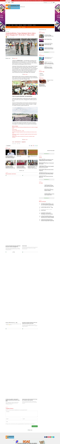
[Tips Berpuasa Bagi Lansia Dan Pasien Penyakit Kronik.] (41, 194)
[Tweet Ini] (31, 145)
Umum (8, 31)
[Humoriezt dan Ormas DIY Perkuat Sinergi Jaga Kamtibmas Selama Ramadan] (41, 44)
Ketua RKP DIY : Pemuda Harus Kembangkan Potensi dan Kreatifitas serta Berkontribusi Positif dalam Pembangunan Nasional (47, 213)
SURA (8, 36)
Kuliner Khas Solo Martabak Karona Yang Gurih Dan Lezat (42, 85)
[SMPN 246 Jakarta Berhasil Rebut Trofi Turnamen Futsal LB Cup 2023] (41, 63)
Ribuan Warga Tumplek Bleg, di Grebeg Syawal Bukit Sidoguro (46, 163)
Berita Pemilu (8, 27)
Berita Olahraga (14, 27)
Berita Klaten (30, 25)
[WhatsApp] (52, 437)
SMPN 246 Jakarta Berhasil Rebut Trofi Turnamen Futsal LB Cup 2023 (49, 63)
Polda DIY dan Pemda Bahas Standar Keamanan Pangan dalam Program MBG (48, 48)
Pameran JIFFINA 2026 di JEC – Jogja (18, 130)
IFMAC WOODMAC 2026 (48, 39)
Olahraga (20, 25)
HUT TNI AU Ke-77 (17, 141)
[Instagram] (48, 437)
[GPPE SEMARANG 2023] (41, 59)
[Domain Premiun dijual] (50, 115)
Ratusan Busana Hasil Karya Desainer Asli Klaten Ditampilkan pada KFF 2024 (48, 190)
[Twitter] (46, 437)
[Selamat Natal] (22, 152)
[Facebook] (45, 437)
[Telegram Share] (35, 145)
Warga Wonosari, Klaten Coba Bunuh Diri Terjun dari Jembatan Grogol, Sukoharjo (23, 137)
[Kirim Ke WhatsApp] (37, 145)
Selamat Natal (14, 129)
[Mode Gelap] (53, 2)
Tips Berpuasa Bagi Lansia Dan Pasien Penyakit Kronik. (49, 194)
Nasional (19, 27)
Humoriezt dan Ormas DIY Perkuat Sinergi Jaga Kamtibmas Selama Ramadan (49, 44)
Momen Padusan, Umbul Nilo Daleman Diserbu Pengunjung (46, 170)
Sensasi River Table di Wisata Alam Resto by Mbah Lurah (46, 177)
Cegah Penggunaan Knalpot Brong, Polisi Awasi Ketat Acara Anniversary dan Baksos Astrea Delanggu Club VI (49, 186)
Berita (9, 25)
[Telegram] (53, 437)
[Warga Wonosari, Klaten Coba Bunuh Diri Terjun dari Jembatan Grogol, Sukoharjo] (33, 162)
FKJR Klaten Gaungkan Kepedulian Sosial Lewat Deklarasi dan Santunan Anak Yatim (24, 132)
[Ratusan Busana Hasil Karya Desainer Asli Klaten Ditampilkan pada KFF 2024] (41, 190)
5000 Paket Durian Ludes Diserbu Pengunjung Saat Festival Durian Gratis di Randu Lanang (46, 173)
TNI (6, 31)
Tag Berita (24, 25)
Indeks (12, 2)
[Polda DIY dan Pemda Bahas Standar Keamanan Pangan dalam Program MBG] (41, 48)
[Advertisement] (30, 17)
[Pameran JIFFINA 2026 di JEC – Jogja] (33, 152)
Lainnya (34, 25)
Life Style (16, 25)
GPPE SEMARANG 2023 (47, 58)
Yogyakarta (23, 141)
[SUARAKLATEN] (13, 6)
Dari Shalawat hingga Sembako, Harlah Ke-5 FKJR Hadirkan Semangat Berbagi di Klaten (49, 36)
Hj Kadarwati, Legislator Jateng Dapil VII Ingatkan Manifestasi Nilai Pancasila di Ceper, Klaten (24, 134)
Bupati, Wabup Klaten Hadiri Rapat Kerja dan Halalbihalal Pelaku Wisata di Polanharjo (46, 160)
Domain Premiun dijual (50, 150)
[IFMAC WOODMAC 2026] (41, 40)
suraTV (9, 2)
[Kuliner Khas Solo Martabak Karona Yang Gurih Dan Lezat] (42, 82)
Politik (12, 25)
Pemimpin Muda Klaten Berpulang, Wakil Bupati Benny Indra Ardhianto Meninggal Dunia (15, 0)
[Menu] (6, 2)
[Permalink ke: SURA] (6, 36)
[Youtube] (50, 437)
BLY (13, 141)
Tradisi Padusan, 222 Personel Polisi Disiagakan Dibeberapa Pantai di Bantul (46, 167)
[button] (52, 2)
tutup (14, 440)
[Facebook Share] (29, 145)
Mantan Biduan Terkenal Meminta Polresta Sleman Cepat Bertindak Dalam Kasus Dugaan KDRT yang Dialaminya (49, 68)
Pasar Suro (23, 27)
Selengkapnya (46, 52)
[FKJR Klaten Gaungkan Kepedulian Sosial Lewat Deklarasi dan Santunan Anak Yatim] (11, 162)
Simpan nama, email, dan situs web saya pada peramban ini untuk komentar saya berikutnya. (20, 423)
